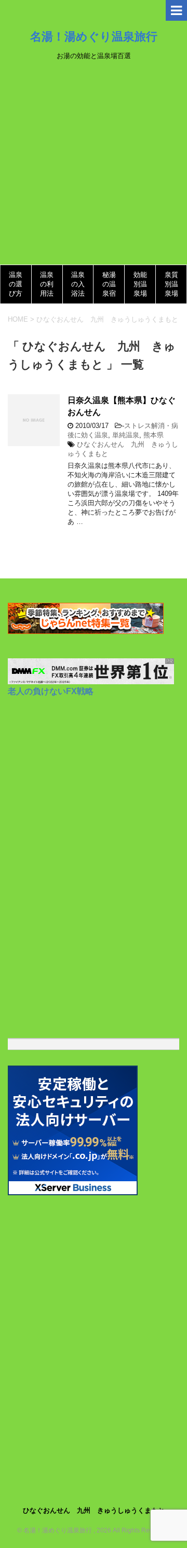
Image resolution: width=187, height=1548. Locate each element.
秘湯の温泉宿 (109, 284)
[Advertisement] (93, 166)
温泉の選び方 (15, 284)
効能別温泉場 (140, 284)
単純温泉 (125, 435)
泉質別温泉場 (171, 284)
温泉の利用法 (47, 284)
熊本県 (153, 435)
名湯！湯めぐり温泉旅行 (93, 36)
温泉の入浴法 (78, 284)
